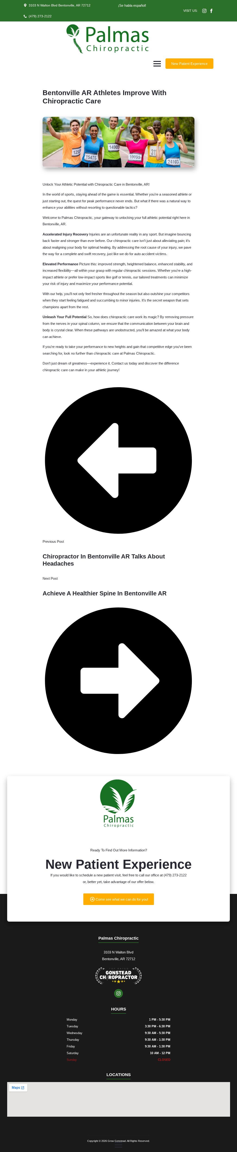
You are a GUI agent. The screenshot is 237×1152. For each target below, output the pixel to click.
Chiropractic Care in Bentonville (118, 184)
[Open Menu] (157, 63)
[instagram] (204, 11)
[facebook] (211, 11)
